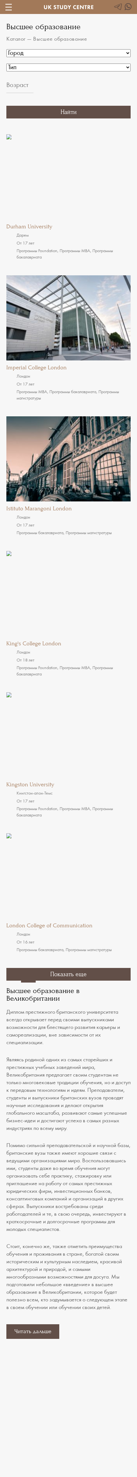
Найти (69, 112)
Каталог (16, 39)
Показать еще (68, 974)
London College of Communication (49, 925)
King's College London (33, 643)
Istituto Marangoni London (39, 508)
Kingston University (30, 784)
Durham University (29, 226)
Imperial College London (36, 367)
